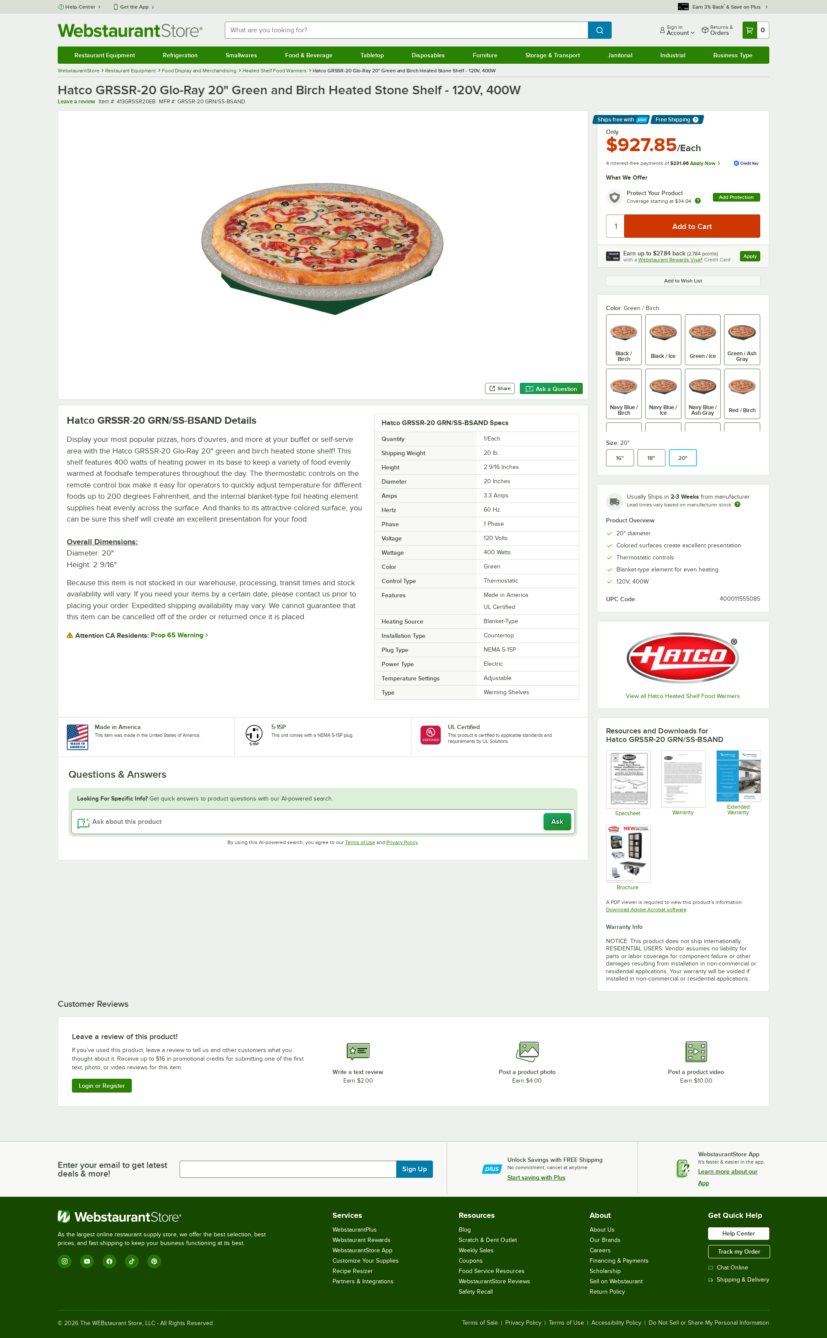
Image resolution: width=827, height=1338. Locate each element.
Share (504, 388)
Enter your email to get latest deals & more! (112, 1169)
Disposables (428, 55)
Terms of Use (360, 842)
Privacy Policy (402, 842)
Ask (557, 822)
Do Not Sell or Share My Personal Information (709, 1323)
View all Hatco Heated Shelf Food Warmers (683, 696)
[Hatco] (683, 658)
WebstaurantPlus (355, 1229)
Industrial (672, 55)
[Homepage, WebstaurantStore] (130, 30)
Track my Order (739, 1251)
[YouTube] (87, 1261)
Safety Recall (476, 1291)
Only (612, 131)
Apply (751, 257)
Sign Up (414, 1169)
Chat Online (732, 1267)
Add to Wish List (683, 281)
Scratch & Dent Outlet (488, 1240)
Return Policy (607, 1291)
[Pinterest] (154, 1261)
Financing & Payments (619, 1260)
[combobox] (406, 30)
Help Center (80, 7)
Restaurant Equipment (105, 55)
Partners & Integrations (363, 1281)
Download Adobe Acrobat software (646, 909)
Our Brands (605, 1240)
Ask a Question (556, 388)
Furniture (485, 55)
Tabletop (372, 55)
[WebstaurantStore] (165, 1216)
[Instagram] (65, 1261)
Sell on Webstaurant (616, 1281)
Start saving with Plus (536, 1177)
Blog (465, 1229)
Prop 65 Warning (177, 635)
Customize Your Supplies (366, 1260)
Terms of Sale (480, 1323)
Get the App (134, 7)
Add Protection (736, 197)
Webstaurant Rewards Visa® (670, 260)
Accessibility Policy (616, 1323)
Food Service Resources (492, 1271)
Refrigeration (180, 55)
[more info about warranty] (698, 201)
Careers (600, 1250)
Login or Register (102, 1085)
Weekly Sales (476, 1250)
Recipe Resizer (353, 1271)
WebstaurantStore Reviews (494, 1281)
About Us (602, 1229)
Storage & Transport (552, 55)
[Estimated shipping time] (737, 504)
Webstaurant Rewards (362, 1240)
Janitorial (620, 55)
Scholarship (605, 1271)
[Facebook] (109, 1261)
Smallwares (241, 55)
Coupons (471, 1260)
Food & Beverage (309, 55)
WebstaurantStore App (362, 1250)
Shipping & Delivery (743, 1279)
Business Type (732, 55)
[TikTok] (132, 1261)
